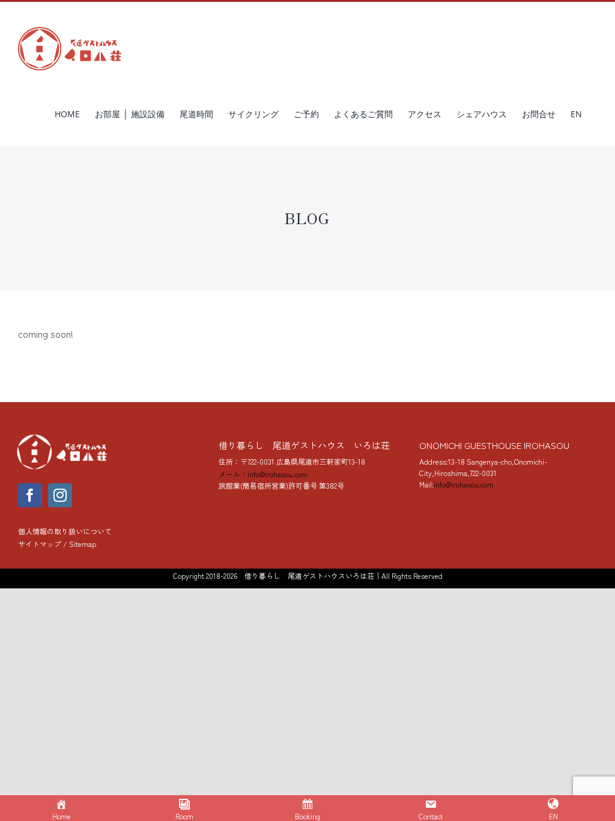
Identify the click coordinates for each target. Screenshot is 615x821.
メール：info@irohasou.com (263, 474)
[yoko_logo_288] (63, 437)
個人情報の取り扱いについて (65, 531)
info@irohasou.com (464, 484)
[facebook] (30, 495)
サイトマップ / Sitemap (57, 544)
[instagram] (60, 495)
